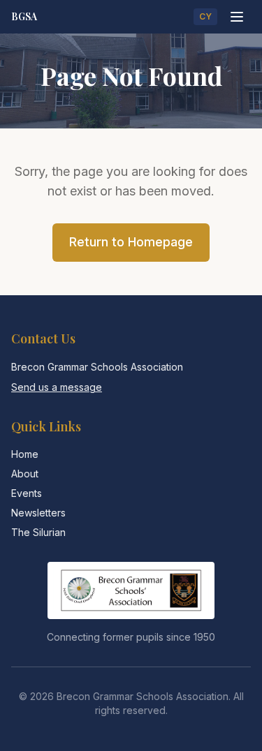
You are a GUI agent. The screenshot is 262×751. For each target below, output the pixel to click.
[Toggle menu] (237, 17)
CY (205, 16)
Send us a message (56, 387)
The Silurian (38, 532)
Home (24, 454)
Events (26, 493)
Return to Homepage (131, 242)
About (24, 473)
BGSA (24, 16)
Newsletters (38, 513)
